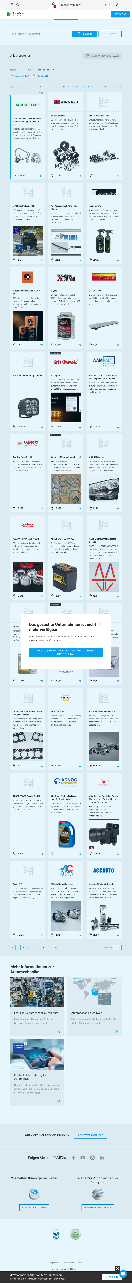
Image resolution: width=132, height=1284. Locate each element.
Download (120, 14)
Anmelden (112, 1277)
